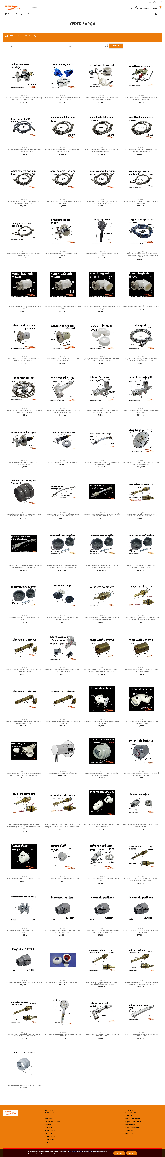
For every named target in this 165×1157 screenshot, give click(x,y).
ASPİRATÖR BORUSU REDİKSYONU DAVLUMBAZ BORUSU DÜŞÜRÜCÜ (24, 1087)
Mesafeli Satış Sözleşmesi (133, 1113)
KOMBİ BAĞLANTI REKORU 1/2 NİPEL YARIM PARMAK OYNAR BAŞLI (63, 308)
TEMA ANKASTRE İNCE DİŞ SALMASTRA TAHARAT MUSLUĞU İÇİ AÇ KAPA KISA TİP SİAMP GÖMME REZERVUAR (141, 619)
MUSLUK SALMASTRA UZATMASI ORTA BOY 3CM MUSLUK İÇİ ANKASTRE (63, 722)
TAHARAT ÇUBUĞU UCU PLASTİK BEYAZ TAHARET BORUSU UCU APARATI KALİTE (102, 826)
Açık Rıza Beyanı (130, 1116)
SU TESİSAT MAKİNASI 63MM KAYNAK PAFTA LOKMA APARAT (24, 619)
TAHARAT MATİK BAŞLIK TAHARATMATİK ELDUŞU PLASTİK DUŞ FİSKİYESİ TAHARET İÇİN (63, 411)
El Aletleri (48, 1142)
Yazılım (47, 1116)
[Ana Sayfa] (21, 14)
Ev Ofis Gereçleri (31, 14)
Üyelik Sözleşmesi (131, 1125)
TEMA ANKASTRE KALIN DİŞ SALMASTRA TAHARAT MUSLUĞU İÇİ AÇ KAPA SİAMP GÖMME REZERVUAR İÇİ (141, 515)
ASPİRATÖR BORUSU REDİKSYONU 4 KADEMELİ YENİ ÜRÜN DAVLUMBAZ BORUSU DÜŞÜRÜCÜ (102, 774)
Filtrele (116, 46)
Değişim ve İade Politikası (133, 1122)
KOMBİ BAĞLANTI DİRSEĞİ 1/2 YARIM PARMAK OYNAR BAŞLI (141, 307)
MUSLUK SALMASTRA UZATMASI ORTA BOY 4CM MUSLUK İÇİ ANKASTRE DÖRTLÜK (23, 670)
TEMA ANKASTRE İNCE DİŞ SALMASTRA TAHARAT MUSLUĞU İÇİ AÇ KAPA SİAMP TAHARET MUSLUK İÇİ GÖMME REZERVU (63, 826)
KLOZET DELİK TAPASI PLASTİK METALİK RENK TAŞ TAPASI (24, 879)
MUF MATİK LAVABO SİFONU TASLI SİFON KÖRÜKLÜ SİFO (63, 982)
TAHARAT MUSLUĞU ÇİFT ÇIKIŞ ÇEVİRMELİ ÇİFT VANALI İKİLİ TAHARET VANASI (141, 411)
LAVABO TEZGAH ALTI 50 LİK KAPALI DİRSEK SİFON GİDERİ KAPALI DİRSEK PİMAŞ (141, 722)
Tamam (131, 1153)
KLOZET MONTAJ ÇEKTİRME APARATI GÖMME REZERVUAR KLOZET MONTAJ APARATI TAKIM (63, 99)
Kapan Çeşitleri (50, 1130)
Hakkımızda (129, 1133)
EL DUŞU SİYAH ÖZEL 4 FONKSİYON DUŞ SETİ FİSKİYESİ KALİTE (102, 254)
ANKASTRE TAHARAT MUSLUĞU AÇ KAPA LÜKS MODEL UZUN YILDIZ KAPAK (23, 463)
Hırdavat (48, 1125)
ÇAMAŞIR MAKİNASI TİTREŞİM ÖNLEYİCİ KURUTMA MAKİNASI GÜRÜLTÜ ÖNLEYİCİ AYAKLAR (102, 360)
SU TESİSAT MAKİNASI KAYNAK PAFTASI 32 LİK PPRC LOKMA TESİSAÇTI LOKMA (141, 931)
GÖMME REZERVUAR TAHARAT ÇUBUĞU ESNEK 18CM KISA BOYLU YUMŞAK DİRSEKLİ (102, 463)
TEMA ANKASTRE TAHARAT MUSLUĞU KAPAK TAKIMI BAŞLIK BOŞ (24, 931)
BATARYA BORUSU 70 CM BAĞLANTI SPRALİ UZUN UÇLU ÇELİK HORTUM (141, 202)
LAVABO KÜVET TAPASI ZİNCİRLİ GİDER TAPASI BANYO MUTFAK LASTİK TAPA (63, 619)
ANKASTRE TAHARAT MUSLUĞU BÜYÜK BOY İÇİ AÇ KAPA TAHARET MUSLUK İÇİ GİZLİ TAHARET (141, 880)
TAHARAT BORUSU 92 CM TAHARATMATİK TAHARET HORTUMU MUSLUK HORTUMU (102, 99)
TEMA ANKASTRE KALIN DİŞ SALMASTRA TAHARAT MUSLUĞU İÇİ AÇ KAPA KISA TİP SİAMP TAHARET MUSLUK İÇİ (24, 827)
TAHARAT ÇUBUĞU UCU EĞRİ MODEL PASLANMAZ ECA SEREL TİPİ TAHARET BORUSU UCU (23, 360)
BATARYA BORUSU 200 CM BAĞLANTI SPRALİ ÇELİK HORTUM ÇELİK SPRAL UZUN (23, 202)
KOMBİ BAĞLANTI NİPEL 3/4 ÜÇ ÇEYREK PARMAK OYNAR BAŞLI (24, 308)
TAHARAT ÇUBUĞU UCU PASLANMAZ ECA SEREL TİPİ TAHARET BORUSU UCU (63, 360)
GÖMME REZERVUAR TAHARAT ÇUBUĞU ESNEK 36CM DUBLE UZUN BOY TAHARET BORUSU (63, 515)
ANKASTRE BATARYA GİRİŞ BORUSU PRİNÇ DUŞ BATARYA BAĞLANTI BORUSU (102, 1035)
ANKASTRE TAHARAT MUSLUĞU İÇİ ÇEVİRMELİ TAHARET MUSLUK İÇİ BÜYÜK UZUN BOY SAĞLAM (23, 1035)
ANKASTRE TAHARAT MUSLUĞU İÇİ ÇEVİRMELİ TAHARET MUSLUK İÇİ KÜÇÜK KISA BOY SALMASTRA (141, 983)
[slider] (69, 45)
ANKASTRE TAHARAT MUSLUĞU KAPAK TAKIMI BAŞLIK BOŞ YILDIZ (62, 254)
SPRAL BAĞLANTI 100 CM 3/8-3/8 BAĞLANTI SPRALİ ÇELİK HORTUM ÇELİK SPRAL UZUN (141, 150)
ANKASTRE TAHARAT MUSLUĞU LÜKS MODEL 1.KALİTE (63, 462)
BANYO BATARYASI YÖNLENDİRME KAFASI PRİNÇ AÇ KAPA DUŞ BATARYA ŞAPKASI (62, 670)
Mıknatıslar (48, 1133)
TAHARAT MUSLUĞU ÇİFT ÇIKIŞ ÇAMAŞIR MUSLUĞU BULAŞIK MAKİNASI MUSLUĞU (102, 411)
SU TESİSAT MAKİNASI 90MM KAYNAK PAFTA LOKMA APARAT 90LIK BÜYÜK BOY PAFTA (102, 567)
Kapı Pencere (49, 1139)
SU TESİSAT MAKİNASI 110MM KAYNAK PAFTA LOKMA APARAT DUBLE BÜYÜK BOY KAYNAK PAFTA (63, 567)
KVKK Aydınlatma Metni (132, 1119)
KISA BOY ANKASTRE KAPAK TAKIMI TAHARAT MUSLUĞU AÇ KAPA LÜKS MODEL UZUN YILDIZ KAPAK (24, 99)
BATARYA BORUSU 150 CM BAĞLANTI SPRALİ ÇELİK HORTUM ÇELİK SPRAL (63, 202)
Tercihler (119, 1153)
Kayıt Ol (160, 2)
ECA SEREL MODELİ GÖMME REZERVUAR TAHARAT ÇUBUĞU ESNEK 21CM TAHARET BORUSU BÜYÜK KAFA (24, 567)
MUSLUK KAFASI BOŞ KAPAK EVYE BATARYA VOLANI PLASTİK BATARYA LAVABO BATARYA (141, 774)
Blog (159, 14)
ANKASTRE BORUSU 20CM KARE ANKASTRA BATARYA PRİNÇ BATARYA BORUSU (141, 1035)
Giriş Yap (153, 2)
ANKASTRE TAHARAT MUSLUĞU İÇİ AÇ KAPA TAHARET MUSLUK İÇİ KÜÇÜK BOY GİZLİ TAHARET (102, 983)
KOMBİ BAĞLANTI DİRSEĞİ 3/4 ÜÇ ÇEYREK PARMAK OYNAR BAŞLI (102, 308)
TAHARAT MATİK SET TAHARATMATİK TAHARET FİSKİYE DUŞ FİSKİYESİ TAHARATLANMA (24, 411)
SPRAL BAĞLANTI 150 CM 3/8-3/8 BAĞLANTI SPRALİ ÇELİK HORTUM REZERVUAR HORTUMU (102, 150)
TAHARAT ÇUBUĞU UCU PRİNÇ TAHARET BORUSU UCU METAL (102, 880)
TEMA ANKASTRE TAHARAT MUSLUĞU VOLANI (63, 773)
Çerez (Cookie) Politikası (133, 1127)
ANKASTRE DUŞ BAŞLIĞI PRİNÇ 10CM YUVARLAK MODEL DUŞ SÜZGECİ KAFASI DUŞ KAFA (141, 463)
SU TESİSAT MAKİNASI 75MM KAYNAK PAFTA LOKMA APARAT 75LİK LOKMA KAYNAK (141, 567)
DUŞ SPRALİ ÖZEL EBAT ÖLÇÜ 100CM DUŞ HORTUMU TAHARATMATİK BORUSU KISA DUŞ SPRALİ (141, 360)
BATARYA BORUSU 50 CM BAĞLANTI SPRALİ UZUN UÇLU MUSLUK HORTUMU (24, 254)
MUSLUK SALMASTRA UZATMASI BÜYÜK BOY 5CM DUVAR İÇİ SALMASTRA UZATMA (23, 722)
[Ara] (130, 8)
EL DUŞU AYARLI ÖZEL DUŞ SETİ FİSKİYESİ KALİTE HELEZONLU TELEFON (63, 1035)
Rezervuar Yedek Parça (52, 1122)
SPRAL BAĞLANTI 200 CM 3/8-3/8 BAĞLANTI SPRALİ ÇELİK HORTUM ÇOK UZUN (63, 150)
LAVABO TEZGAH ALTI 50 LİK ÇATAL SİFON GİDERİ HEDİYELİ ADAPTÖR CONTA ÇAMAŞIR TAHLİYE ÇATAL (24, 774)
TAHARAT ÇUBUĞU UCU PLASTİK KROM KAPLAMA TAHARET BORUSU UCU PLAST (141, 826)
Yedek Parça (24, 96)
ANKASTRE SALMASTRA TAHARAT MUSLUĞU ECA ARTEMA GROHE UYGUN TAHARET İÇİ (102, 619)
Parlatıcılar (48, 1127)
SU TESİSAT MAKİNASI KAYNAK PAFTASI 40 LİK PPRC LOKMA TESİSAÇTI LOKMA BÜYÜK (63, 931)
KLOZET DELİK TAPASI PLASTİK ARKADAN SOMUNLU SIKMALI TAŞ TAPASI (102, 722)
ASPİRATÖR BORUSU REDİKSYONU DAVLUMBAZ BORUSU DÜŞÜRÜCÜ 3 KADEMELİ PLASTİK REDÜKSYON (24, 515)
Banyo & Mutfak (50, 1136)
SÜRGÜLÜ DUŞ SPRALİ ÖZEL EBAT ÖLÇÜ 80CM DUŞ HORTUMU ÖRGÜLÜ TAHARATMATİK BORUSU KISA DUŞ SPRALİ (141, 255)
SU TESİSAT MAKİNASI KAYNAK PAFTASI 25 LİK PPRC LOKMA (24, 982)
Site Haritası (129, 1130)
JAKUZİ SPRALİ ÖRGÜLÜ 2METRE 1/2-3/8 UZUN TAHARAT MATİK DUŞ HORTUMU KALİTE (24, 150)
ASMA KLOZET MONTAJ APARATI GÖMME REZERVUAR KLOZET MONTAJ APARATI (141, 99)
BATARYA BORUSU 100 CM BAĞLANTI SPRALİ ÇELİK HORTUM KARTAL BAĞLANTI (102, 202)
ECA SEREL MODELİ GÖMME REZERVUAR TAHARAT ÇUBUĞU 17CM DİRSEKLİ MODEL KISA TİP (102, 515)
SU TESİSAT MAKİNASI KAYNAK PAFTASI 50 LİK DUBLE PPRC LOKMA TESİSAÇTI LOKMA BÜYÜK (102, 931)
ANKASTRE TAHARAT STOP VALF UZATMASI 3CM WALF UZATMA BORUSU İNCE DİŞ (141, 670)
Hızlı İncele (24, 92)
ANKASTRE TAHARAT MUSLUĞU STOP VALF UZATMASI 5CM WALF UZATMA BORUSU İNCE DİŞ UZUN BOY (102, 670)
